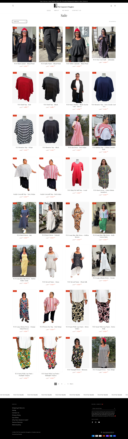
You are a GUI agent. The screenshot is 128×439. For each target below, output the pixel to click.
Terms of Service (17, 422)
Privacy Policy (16, 415)
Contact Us (15, 412)
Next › (72, 384)
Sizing (14, 410)
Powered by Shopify (17, 434)
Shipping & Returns (18, 408)
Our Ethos (15, 417)
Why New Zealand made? (20, 420)
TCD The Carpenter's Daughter (23, 432)
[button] (13, 5)
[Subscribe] (115, 408)
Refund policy (16, 424)
